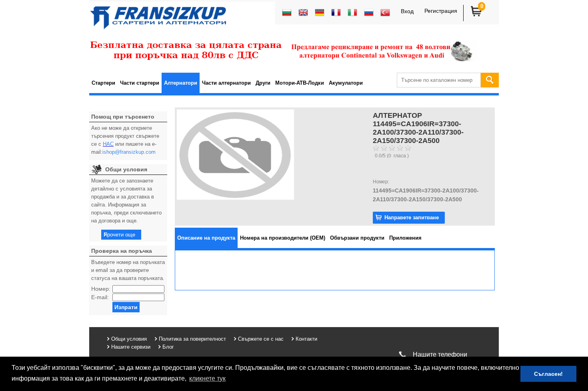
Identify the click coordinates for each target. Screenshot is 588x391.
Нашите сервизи (130, 347)
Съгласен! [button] (548, 374)
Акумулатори (346, 83)
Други (263, 83)
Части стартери (139, 83)
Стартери (103, 83)
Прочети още (119, 235)
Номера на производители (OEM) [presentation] (282, 238)
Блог (168, 347)
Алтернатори (180, 83)
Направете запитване (411, 217)
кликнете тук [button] (207, 378)
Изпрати (126, 307)
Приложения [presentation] (405, 238)
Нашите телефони (440, 354)
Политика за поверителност (192, 339)
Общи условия (129, 339)
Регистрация (440, 11)
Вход (407, 11)
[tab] (206, 238)
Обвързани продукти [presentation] (357, 238)
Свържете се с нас (261, 339)
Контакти (306, 339)
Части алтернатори (226, 83)
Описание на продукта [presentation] (206, 238)
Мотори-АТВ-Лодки (299, 83)
